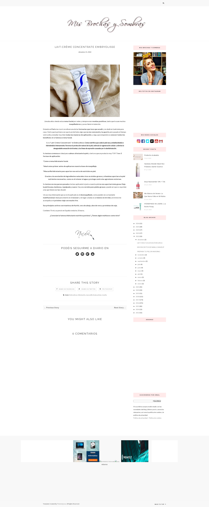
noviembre (141, 255)
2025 (137, 227)
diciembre (141, 240)
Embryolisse (73, 295)
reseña (104, 295)
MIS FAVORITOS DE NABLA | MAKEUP (150, 247)
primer (99, 295)
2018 (137, 296)
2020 (137, 290)
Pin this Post (107, 289)
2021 (137, 287)
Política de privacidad (140, 418)
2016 (137, 303)
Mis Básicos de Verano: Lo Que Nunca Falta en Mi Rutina (154, 194)
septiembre (141, 261)
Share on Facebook (67, 289)
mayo (139, 271)
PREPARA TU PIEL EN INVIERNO (148, 251)
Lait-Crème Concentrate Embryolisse (149, 243)
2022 (137, 236)
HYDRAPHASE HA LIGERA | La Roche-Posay (155, 205)
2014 (137, 309)
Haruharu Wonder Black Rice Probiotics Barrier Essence (154, 165)
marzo (140, 277)
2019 (137, 293)
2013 (137, 313)
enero (140, 284)
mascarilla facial (91, 295)
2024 (137, 230)
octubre (140, 258)
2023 (137, 233)
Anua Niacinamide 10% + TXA (154, 182)
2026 (137, 223)
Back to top (160, 504)
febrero (140, 280)
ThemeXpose (61, 504)
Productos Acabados (151, 155)
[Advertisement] (149, 357)
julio (139, 264)
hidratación (81, 295)
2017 (137, 300)
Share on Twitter (88, 289)
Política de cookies (155, 418)
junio (139, 268)
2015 (137, 306)
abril (139, 274)
